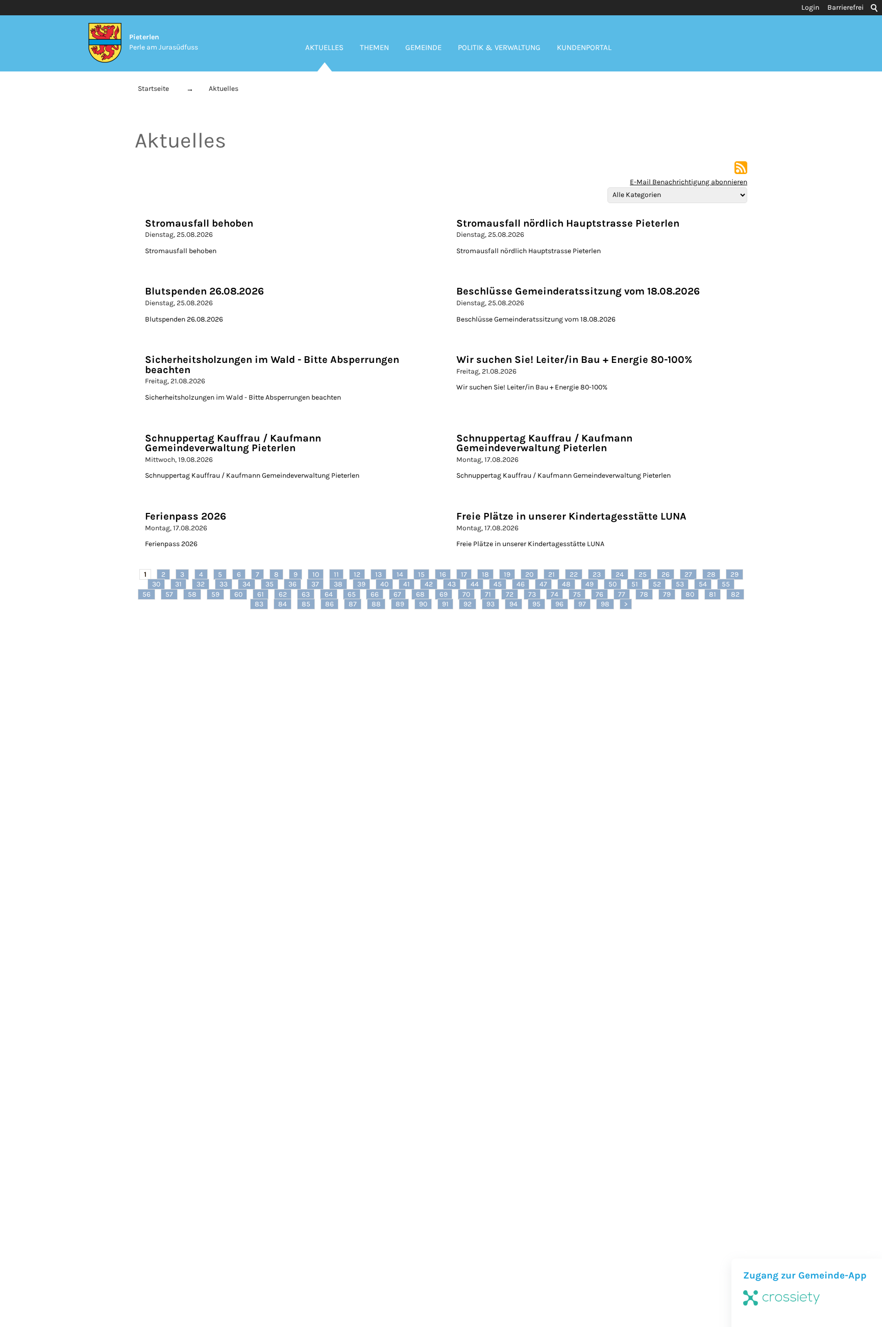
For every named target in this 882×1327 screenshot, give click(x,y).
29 (734, 574)
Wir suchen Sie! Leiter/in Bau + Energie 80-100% (574, 359)
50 (612, 584)
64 (329, 594)
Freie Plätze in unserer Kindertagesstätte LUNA (571, 516)
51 (634, 584)
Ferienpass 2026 (185, 516)
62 (283, 594)
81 (712, 594)
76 (599, 594)
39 (361, 584)
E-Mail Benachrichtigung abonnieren (688, 182)
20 (529, 574)
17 (464, 574)
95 (536, 604)
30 (156, 584)
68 (420, 594)
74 (554, 594)
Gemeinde (423, 47)
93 (490, 604)
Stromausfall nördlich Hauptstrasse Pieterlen (567, 223)
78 (644, 594)
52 (657, 584)
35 (269, 584)
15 (421, 574)
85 (306, 604)
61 (260, 594)
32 (201, 584)
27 (688, 574)
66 (375, 594)
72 (509, 594)
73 (532, 594)
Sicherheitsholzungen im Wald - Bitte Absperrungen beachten (272, 365)
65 (352, 594)
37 (315, 584)
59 (215, 594)
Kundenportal (584, 47)
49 (589, 584)
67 (397, 594)
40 (384, 584)
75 (577, 594)
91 (445, 604)
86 (329, 604)
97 (582, 604)
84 (282, 604)
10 (315, 574)
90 (423, 604)
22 (574, 574)
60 (238, 594)
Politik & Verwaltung (499, 47)
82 (735, 594)
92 (467, 604)
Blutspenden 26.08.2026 (204, 291)
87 (353, 604)
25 (643, 574)
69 (443, 594)
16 (442, 574)
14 (400, 574)
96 (559, 604)
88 (376, 604)
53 (680, 584)
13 (378, 574)
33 (223, 584)
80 (689, 594)
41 (406, 584)
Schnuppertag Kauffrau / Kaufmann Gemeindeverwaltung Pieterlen (233, 443)
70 (466, 594)
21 (551, 574)
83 (259, 604)
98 (605, 604)
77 (621, 594)
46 (521, 584)
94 (513, 604)
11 (336, 574)
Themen (374, 47)
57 (169, 594)
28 (711, 574)
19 (507, 574)
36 (292, 584)
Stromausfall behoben (199, 223)
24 (620, 574)
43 (452, 584)
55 (726, 584)
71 (488, 594)
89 (400, 604)
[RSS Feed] (740, 171)
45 (498, 584)
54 (703, 584)
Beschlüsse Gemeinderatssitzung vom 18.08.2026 (578, 291)
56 (146, 594)
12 (357, 574)
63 (306, 594)
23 (597, 574)
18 (485, 574)
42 (429, 584)
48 (566, 584)
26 (666, 574)
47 (543, 584)
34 (246, 584)
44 (475, 584)
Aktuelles (324, 47)
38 (338, 584)
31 (178, 584)
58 (192, 594)
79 (667, 594)
